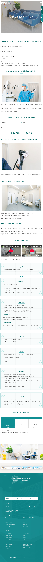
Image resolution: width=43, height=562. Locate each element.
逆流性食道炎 (7, 548)
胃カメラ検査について (8, 533)
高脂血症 (24, 537)
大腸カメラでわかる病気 (9, 544)
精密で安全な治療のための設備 (10, 524)
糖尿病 (24, 539)
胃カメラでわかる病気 (8, 542)
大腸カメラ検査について (9, 535)
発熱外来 (24, 519)
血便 (5, 553)
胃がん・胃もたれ (8, 546)
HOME (2, 34)
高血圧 (24, 535)
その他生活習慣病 (26, 542)
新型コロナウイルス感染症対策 (28, 517)
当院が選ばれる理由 (8, 522)
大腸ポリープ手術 (8, 539)
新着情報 (24, 522)
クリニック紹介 (7, 526)
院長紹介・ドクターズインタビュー (11, 519)
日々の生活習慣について (27, 533)
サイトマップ (25, 526)
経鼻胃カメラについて (8, 537)
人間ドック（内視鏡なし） (27, 547)
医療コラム (25, 524)
